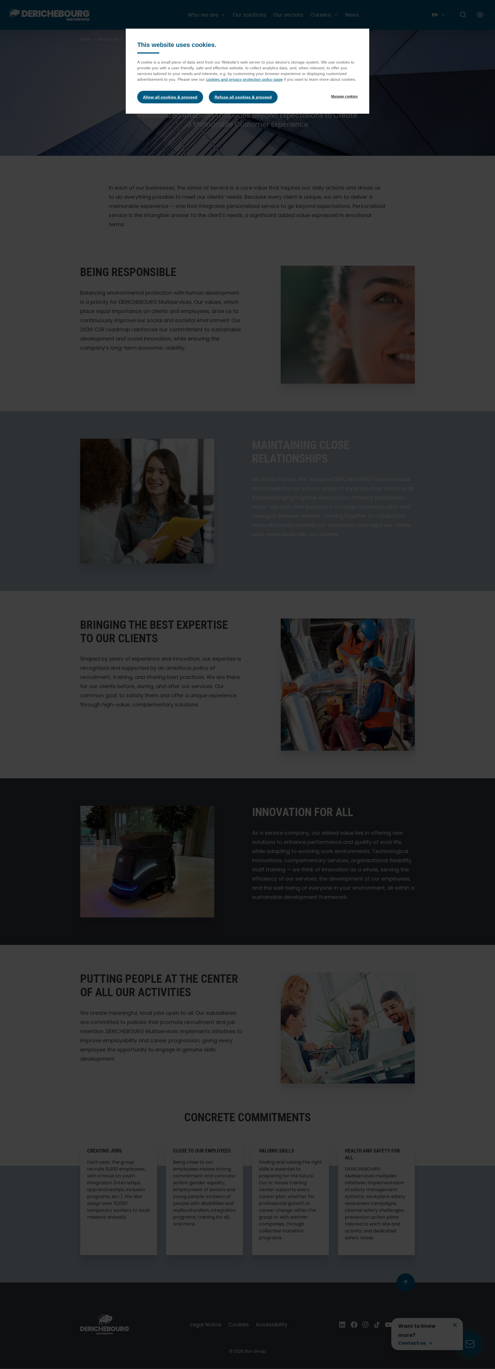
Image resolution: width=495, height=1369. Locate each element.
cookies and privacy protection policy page (244, 79)
